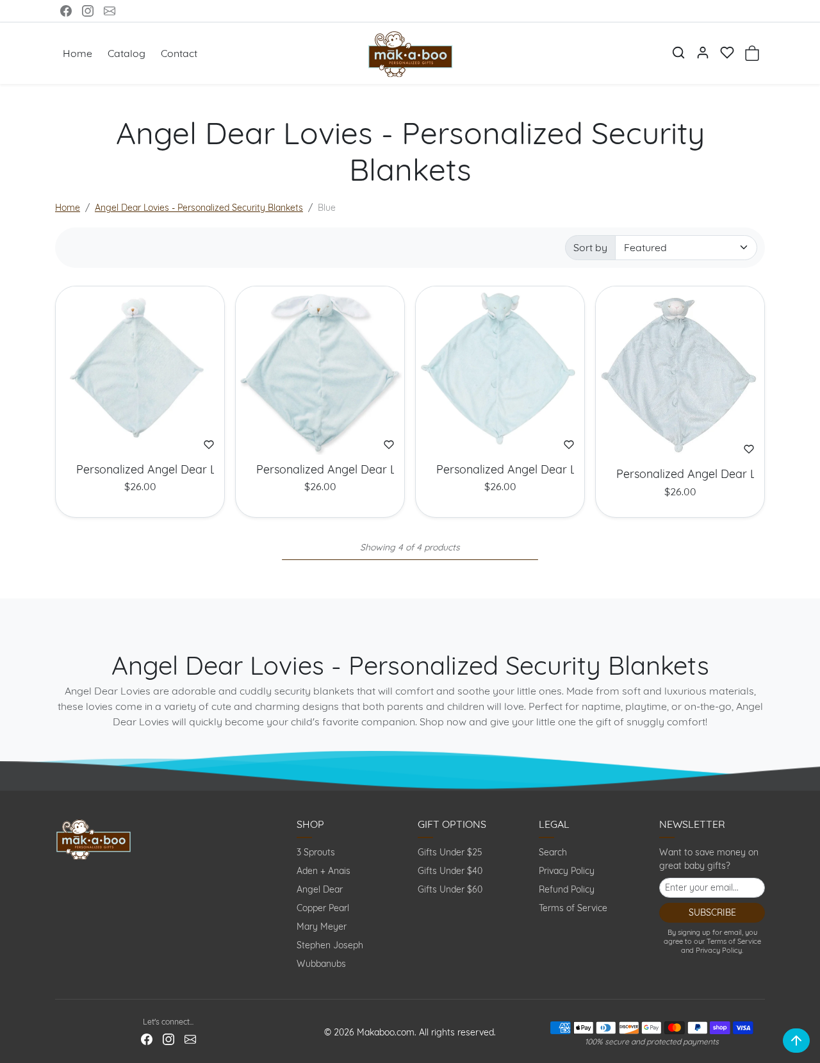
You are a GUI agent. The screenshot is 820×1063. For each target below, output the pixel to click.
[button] (678, 52)
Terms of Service (573, 908)
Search (553, 852)
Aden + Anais (323, 871)
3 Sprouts (316, 852)
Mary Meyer (322, 926)
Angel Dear (320, 889)
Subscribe (712, 912)
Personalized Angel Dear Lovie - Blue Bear (140, 470)
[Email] (109, 11)
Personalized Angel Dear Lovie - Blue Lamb (680, 474)
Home (77, 53)
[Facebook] (66, 11)
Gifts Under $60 (450, 889)
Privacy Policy (566, 871)
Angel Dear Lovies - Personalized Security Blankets (199, 207)
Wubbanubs (321, 963)
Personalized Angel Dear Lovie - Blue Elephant (500, 470)
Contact (179, 53)
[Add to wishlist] (209, 444)
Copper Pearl (323, 908)
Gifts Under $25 (450, 852)
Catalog (126, 53)
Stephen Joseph (330, 945)
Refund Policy (566, 889)
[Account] (703, 52)
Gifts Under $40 (450, 871)
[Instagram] (88, 11)
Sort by (590, 247)
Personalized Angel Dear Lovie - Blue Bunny (320, 470)
